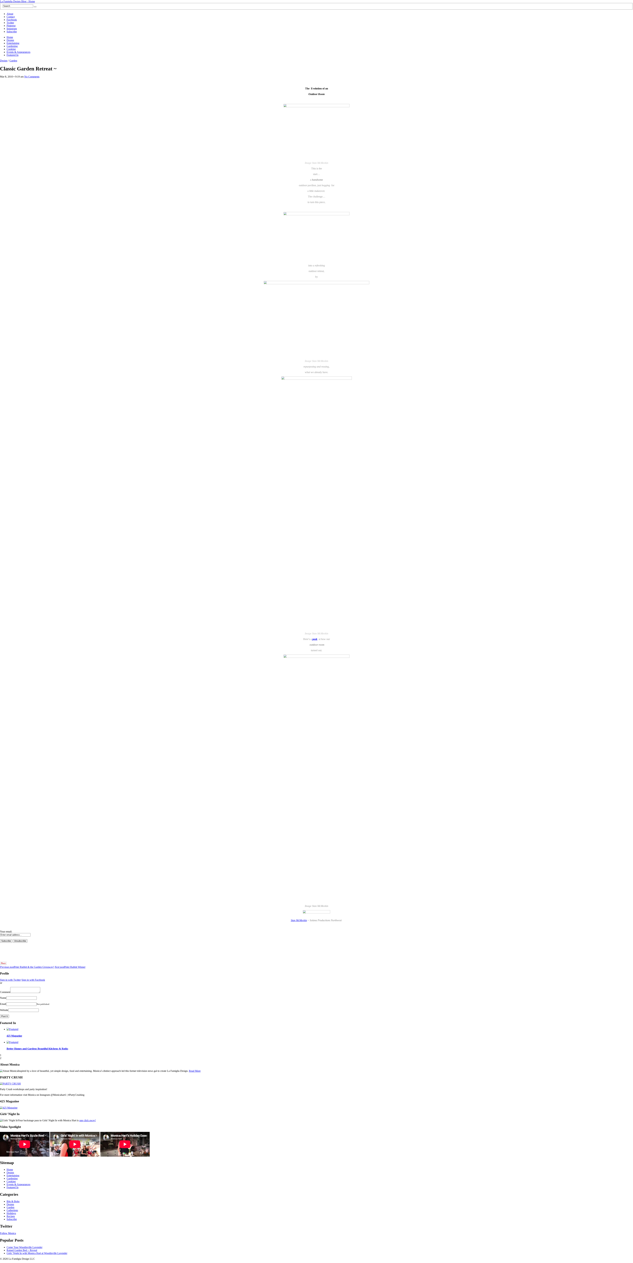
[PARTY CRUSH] (10, 1083)
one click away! (87, 1120)
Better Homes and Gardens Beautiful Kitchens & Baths (37, 1048)
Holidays (11, 1213)
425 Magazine (14, 1035)
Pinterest (11, 25)
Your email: (6, 931)
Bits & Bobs (13, 1201)
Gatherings (12, 1210)
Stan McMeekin (299, 920)
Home (10, 37)
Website (4, 1010)
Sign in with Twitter (10, 979)
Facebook (12, 19)
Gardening (12, 46)
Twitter (10, 22)
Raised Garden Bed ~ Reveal (22, 1250)
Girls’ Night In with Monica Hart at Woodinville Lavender (37, 1253)
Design (10, 40)
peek (314, 639)
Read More (195, 1071)
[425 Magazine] (8, 1107)
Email (3, 1004)
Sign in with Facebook (33, 979)
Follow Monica (8, 1233)
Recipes (11, 1216)
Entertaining (13, 43)
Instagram (12, 28)
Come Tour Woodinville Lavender (24, 1247)
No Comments (31, 76)
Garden (13, 60)
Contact (11, 16)
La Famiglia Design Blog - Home (17, 1)
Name (3, 997)
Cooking (11, 49)
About (10, 13)
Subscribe (12, 31)
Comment (5, 992)
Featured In (12, 55)
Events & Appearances (18, 52)
